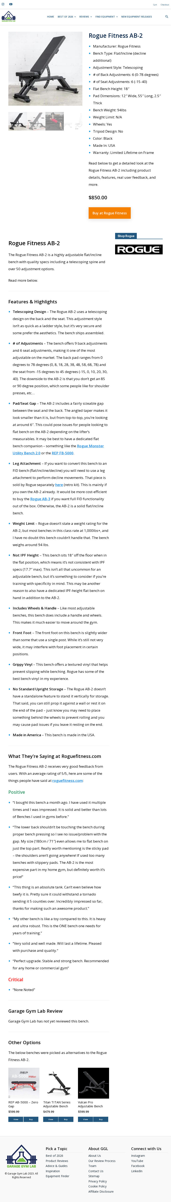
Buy (31, 1119)
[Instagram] (3, 4)
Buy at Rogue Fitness (110, 213)
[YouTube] (11, 4)
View (16, 1119)
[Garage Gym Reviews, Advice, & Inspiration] (8, 16)
